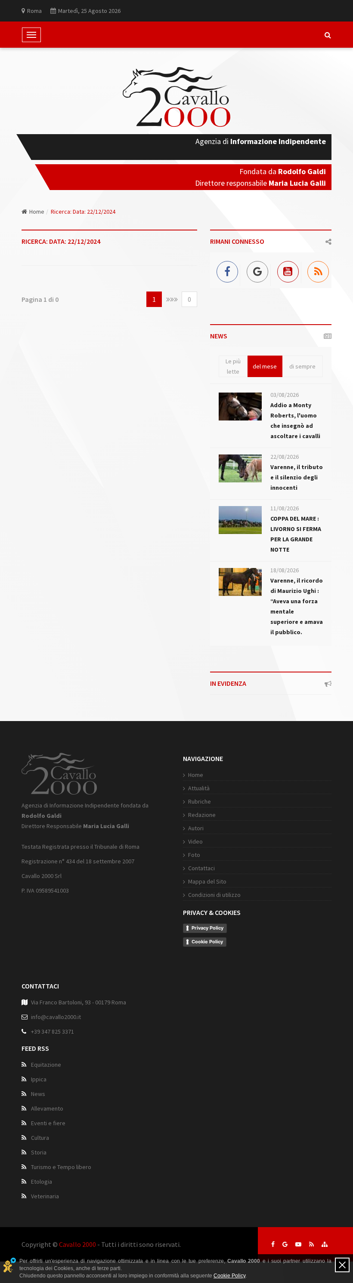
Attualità (199, 788)
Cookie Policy (207, 942)
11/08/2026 (284, 508)
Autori (196, 828)
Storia (38, 1152)
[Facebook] (225, 270)
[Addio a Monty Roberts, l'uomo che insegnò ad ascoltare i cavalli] (240, 407)
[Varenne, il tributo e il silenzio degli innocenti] (240, 468)
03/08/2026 (284, 395)
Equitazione (46, 1064)
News (38, 1094)
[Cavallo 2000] (176, 97)
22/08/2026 (284, 456)
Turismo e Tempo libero (61, 1167)
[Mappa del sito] (325, 1244)
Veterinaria (45, 1196)
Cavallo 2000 (77, 1244)
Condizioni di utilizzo (214, 895)
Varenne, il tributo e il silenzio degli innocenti (296, 477)
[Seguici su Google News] (285, 1244)
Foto (194, 855)
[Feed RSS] (316, 270)
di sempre (302, 366)
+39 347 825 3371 (52, 1031)
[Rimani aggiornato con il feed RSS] (311, 1244)
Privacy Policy (207, 928)
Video (195, 841)
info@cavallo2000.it (56, 1017)
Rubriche (199, 801)
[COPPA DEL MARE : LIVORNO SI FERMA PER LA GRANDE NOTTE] (240, 520)
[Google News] (255, 270)
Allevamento (47, 1108)
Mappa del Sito (207, 881)
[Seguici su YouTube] (298, 1244)
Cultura (40, 1138)
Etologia (41, 1181)
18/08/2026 (284, 570)
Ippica (38, 1079)
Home (36, 211)
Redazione (202, 815)
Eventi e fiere (48, 1123)
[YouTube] (286, 270)
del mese (265, 366)
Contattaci (201, 868)
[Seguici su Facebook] (273, 1244)
